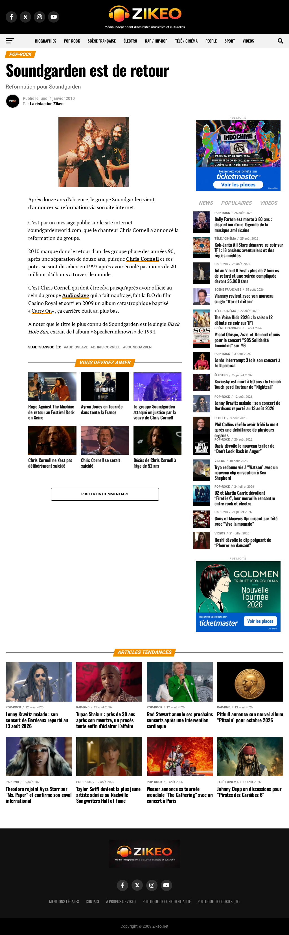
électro (130, 41)
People (211, 41)
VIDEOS (248, 41)
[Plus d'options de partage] (12, 255)
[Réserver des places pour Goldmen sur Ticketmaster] (238, 595)
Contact (92, 901)
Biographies (45, 41)
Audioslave (77, 347)
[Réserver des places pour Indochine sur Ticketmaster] (238, 154)
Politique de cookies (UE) (219, 901)
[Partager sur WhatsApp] (12, 214)
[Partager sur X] (12, 228)
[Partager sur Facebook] (12, 201)
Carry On (42, 311)
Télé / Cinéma (186, 41)
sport (230, 41)
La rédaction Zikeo (47, 103)
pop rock (72, 41)
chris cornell (106, 347)
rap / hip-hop (156, 41)
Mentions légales (64, 901)
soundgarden (138, 347)
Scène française (102, 41)
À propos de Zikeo (121, 901)
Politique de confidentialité (167, 901)
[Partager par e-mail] (12, 241)
